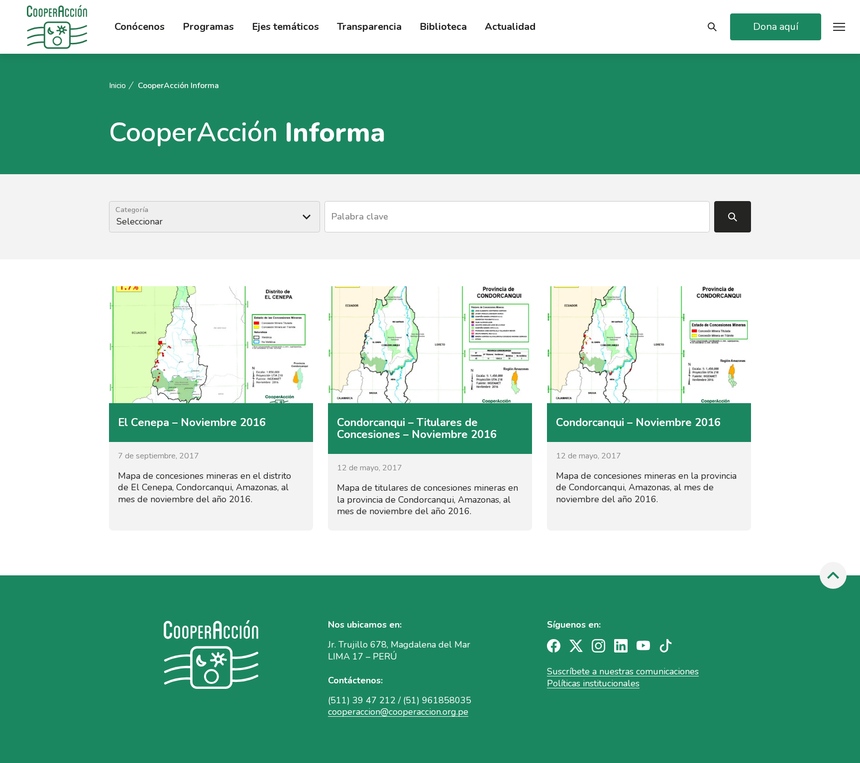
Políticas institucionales (593, 683)
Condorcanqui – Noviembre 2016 (638, 422)
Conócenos (139, 26)
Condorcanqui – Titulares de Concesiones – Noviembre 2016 (417, 428)
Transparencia (369, 26)
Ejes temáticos (285, 26)
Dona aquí (775, 26)
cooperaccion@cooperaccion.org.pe (398, 712)
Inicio (117, 86)
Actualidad (510, 26)
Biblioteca (443, 26)
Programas (208, 26)
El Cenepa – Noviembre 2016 (192, 422)
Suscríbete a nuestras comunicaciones (623, 671)
